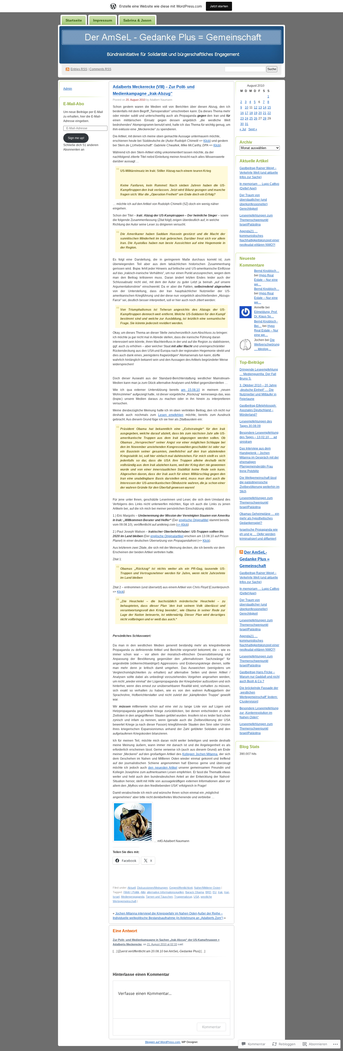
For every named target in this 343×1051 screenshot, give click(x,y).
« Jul (243, 129)
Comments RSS (100, 69)
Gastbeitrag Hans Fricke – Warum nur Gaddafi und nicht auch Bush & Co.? (259, 676)
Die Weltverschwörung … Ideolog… (266, 344)
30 (242, 124)
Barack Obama (194, 892)
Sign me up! (76, 138)
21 (264, 113)
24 (246, 118)
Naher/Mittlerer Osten (207, 887)
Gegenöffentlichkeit (181, 887)
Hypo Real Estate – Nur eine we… (266, 280)
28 (264, 118)
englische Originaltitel (193, 520)
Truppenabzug (183, 896)
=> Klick (182, 524)
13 (260, 107)
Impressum (102, 20)
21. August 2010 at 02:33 (162, 944)
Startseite (74, 20)
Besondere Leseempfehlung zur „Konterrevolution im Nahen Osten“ (259, 713)
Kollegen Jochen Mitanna (200, 754)
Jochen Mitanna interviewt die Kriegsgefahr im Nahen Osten (156, 913)
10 (246, 107)
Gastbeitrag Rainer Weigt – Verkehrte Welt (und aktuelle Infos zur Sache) (259, 172)
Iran (226, 892)
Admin (67, 88)
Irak (220, 892)
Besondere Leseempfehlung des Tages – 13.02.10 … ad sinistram (259, 437)
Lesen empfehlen (170, 415)
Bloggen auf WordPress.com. (163, 1041)
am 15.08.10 (190, 390)
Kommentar (211, 1027)
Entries (79, 69)
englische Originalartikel (167, 536)
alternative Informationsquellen (165, 892)
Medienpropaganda (132, 896)
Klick (206, 141)
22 (269, 113)
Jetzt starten (219, 6)
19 (255, 113)
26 (255, 118)
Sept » (252, 129)
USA (196, 896)
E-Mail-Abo (73, 104)
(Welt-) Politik (131, 892)
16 (242, 113)
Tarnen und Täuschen (159, 896)
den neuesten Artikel (162, 767)
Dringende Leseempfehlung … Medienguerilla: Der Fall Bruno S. (259, 374)
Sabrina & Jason (137, 20)
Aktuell (132, 887)
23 (242, 118)
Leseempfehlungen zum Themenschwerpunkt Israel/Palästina (256, 220)
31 (246, 124)
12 (255, 107)
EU (214, 892)
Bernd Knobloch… (266, 271)
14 (264, 107)
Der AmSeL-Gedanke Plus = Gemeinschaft (254, 559)
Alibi (143, 892)
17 (246, 113)
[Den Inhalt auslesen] (241, 552)
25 (251, 118)
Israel (116, 896)
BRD (208, 892)
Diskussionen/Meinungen (152, 887)
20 (260, 113)
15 (269, 107)
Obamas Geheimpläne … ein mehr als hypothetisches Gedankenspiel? (259, 518)
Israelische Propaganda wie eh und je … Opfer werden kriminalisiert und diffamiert (259, 534)
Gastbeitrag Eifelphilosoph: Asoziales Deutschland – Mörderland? (258, 410)
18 (251, 113)
